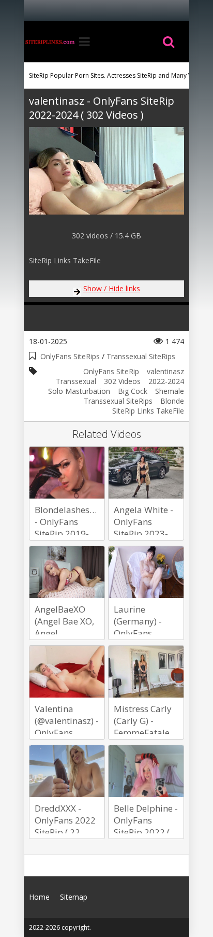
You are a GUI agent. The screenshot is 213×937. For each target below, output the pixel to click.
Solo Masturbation (79, 391)
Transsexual (76, 381)
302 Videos (122, 381)
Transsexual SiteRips (140, 356)
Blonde (172, 401)
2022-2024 (166, 381)
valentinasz (165, 371)
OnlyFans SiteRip (111, 371)
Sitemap (73, 897)
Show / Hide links (111, 288)
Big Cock (132, 391)
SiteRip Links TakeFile (148, 411)
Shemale (169, 391)
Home (49, 41)
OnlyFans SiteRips (70, 356)
